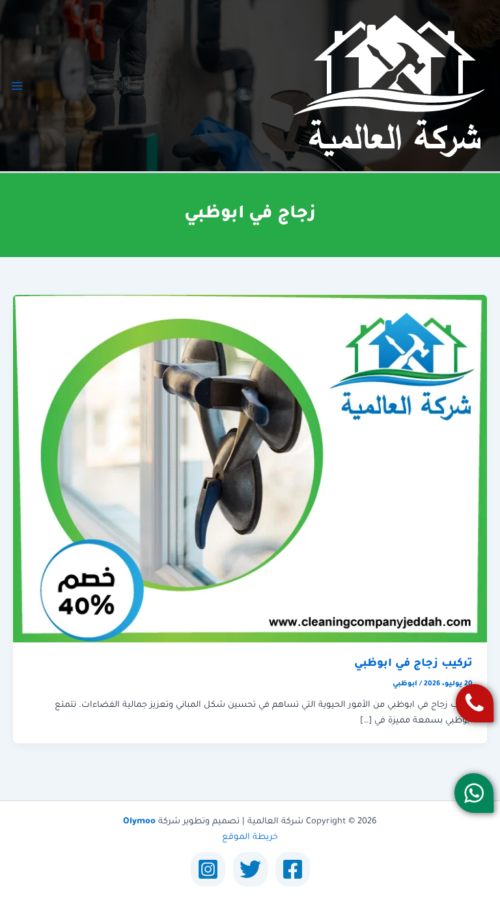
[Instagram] (208, 869)
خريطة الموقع (250, 837)
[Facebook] (292, 869)
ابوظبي (405, 684)
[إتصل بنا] (475, 703)
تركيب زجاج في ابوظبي (413, 664)
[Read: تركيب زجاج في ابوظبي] (250, 469)
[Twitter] (250, 869)
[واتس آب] (474, 793)
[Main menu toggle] (17, 86)
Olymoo (139, 822)
